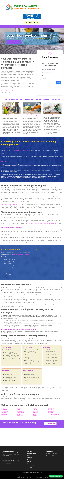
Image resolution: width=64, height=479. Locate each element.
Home (6, 26)
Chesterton (20, 415)
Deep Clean (25, 26)
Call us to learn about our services (10, 91)
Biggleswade (51, 408)
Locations (39, 26)
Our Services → (14, 42)
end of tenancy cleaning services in (42, 223)
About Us (46, 26)
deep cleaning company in (21, 150)
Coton (18, 409)
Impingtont (4, 409)
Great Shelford (20, 412)
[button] (56, 476)
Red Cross (50, 412)
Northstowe (35, 412)
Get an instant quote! (32, 22)
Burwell (50, 409)
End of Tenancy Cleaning (11, 115)
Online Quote (13, 26)
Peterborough (4, 411)
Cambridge (4, 414)
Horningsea (35, 415)
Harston (19, 414)
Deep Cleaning (52, 115)
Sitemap (29, 463)
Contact (52, 26)
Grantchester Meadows (54, 414)
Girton (2, 408)
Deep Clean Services (9, 204)
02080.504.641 (7, 458)
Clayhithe (3, 412)
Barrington (51, 411)
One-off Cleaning (32, 115)
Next (58, 82)
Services (32, 26)
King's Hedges (20, 411)
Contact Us (29, 457)
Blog (57, 26)
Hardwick (19, 408)
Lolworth (35, 408)
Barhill (2, 415)
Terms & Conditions (31, 465)
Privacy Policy (30, 467)
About (28, 455)
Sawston (35, 414)
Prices (19, 26)
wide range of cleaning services (21, 254)
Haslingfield (35, 411)
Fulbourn (35, 409)
